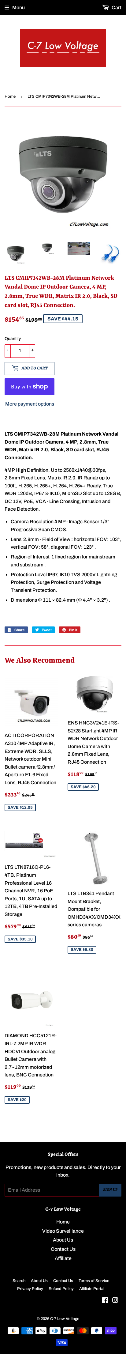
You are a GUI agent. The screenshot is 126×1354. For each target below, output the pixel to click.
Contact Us (63, 1249)
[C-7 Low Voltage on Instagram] (115, 1300)
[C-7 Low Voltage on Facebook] (105, 1300)
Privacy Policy (30, 1289)
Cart (116, 7)
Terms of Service (94, 1281)
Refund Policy (61, 1289)
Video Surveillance (63, 1231)
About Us (63, 1239)
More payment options (29, 404)
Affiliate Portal (91, 1289)
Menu (18, 7)
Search (19, 1281)
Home (10, 96)
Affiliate (63, 1258)
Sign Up (110, 1190)
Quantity (13, 338)
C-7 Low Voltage (64, 1319)
